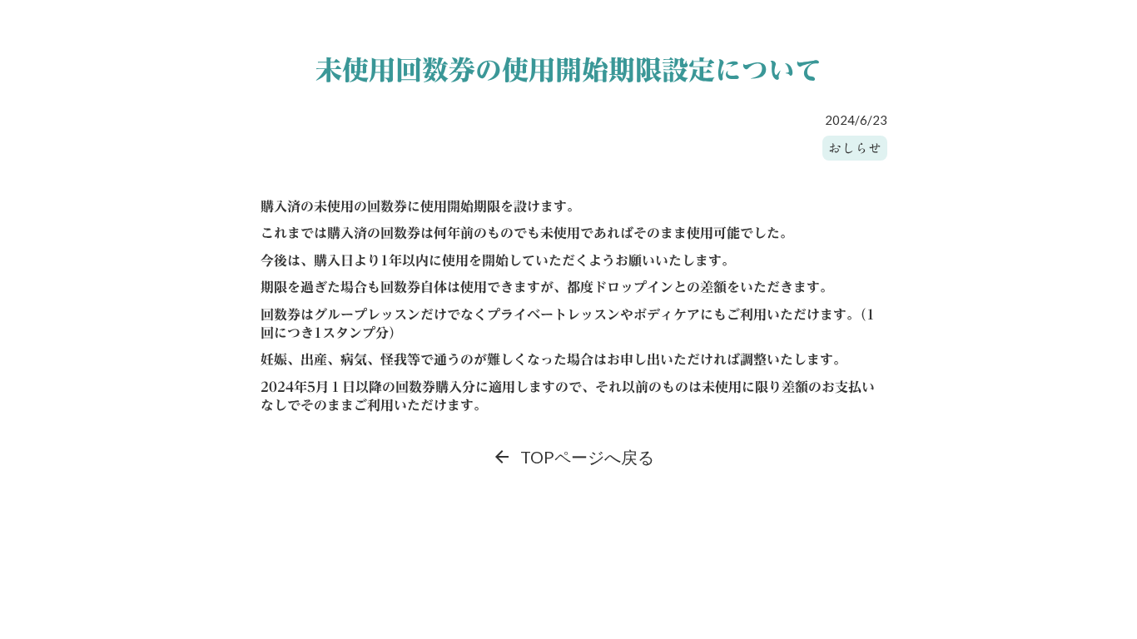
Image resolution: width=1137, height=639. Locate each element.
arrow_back (502, 457)
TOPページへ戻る (587, 457)
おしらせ (854, 148)
